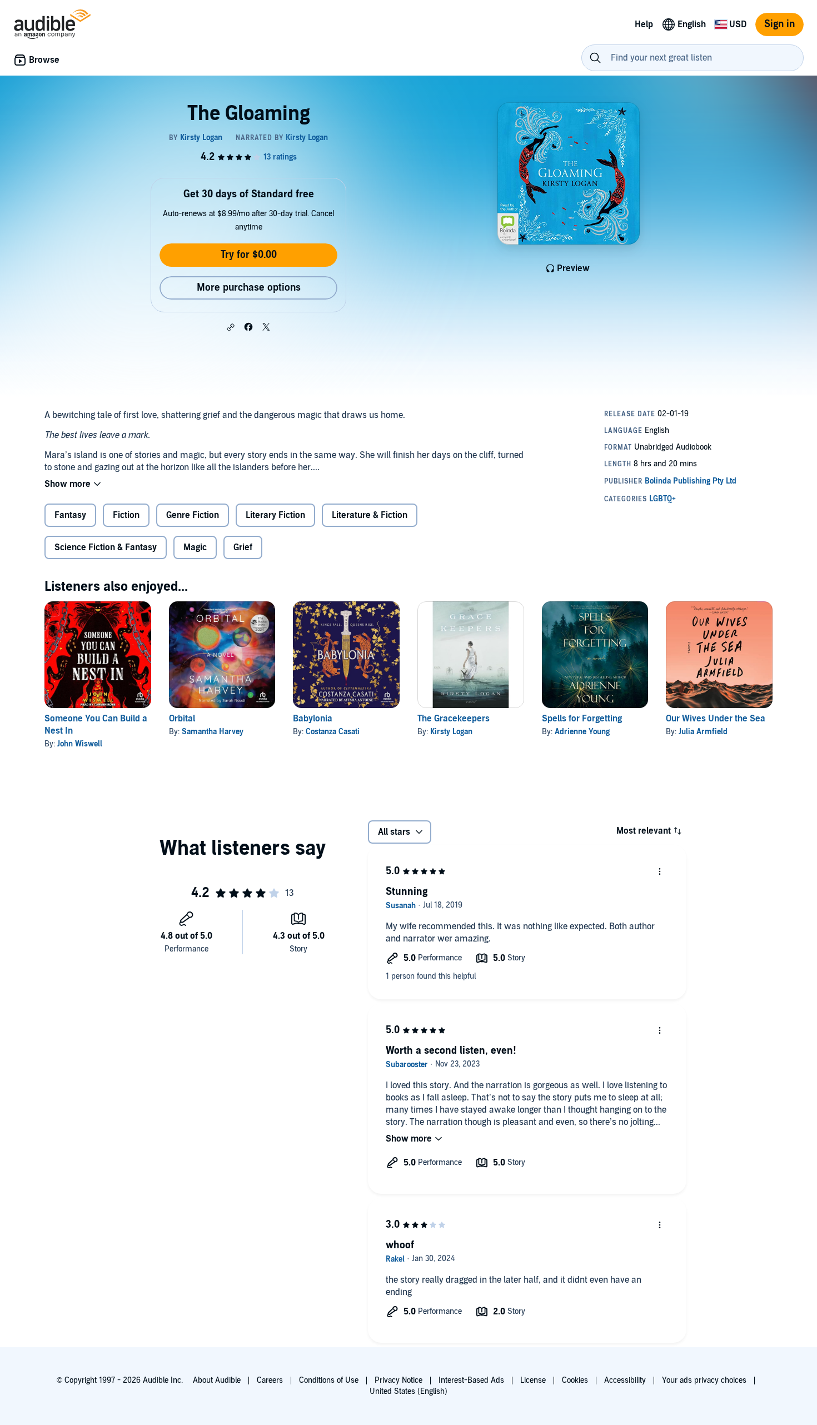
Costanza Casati (333, 731)
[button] (230, 327)
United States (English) (408, 1391)
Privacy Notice (398, 1380)
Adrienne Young (582, 731)
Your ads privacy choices (704, 1380)
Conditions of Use (328, 1380)
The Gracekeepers (453, 718)
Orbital (182, 718)
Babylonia (312, 718)
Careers (270, 1380)
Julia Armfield (703, 731)
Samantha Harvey (212, 731)
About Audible (217, 1380)
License (533, 1380)
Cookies (575, 1380)
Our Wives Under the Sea (715, 718)
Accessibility (625, 1380)
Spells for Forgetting (582, 718)
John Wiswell (79, 744)
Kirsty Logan (451, 731)
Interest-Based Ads (471, 1380)
